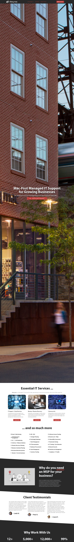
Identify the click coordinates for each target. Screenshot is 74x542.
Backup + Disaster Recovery (35, 411)
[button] (19, 476)
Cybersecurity (51, 411)
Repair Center (43, 1)
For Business (30, 1)
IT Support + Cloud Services (15, 411)
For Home (37, 1)
